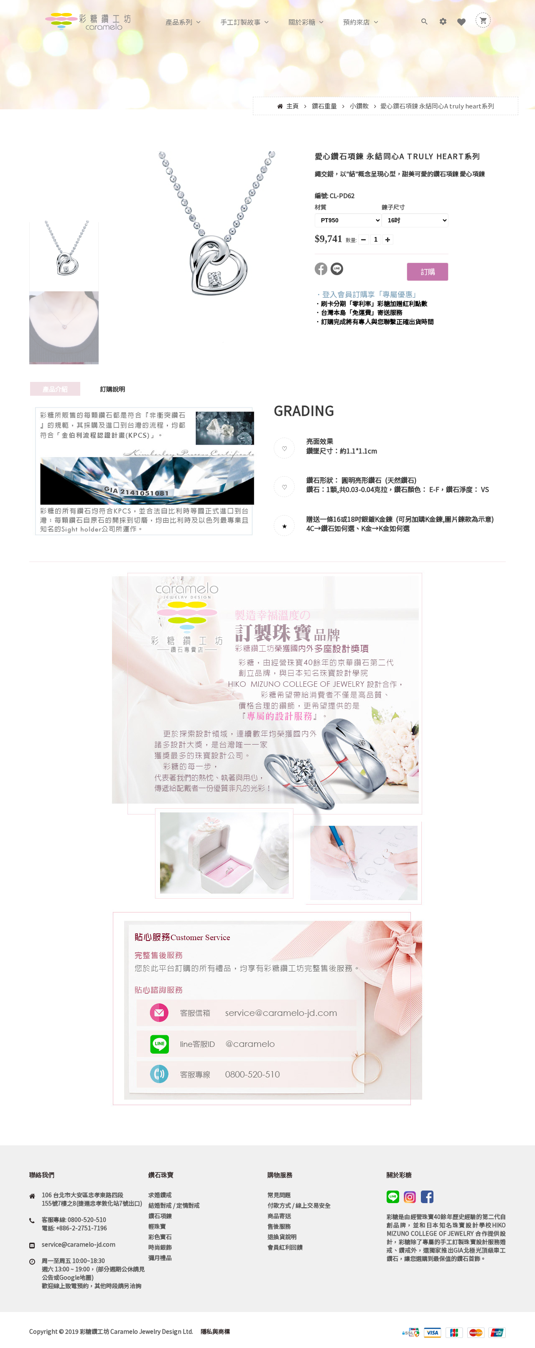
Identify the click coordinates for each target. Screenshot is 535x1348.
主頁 (292, 105)
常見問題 (279, 1195)
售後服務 (279, 1226)
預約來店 (356, 22)
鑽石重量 (324, 105)
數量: (351, 239)
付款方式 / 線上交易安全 (299, 1205)
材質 (320, 207)
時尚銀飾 (160, 1247)
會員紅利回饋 (285, 1247)
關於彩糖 (301, 22)
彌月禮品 (160, 1257)
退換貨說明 (282, 1236)
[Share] (323, 272)
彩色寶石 (160, 1236)
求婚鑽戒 (160, 1195)
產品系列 (179, 22)
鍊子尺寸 (393, 207)
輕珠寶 (157, 1226)
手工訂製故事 (240, 22)
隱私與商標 (214, 1331)
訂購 (427, 271)
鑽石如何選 (337, 528)
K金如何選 (394, 528)
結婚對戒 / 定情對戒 (174, 1205)
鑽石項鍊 (160, 1215)
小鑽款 (359, 105)
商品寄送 (279, 1215)
